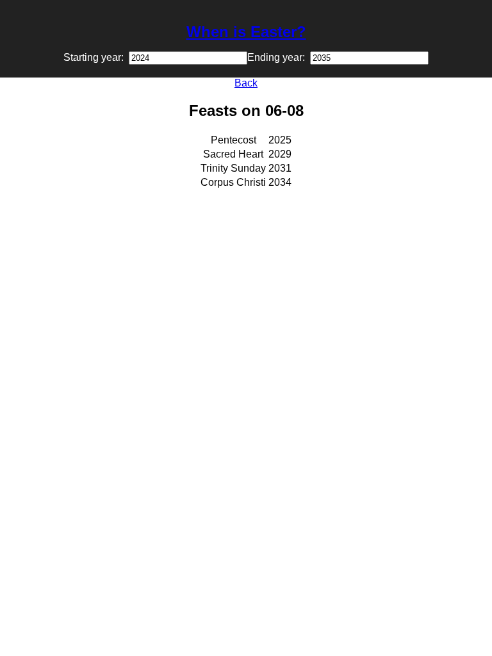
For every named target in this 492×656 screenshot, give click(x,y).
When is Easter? (246, 31)
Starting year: (96, 57)
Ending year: (278, 57)
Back (246, 83)
